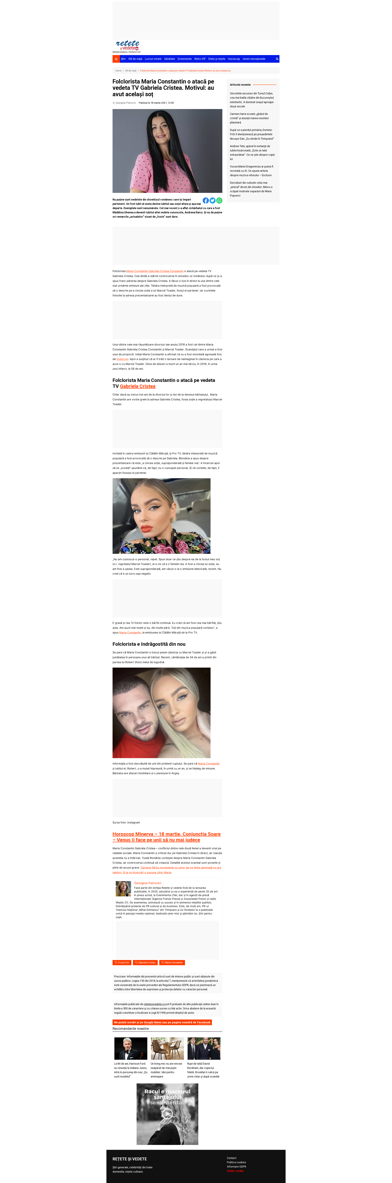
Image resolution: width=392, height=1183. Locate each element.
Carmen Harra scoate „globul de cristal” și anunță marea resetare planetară (249, 118)
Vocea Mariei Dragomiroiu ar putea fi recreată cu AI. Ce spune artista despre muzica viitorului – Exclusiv (251, 171)
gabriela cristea (146, 962)
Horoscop (234, 58)
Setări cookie (235, 1170)
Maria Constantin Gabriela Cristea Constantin (154, 271)
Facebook (203, 1022)
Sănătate (169, 58)
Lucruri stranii (153, 58)
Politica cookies (236, 1162)
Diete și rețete (216, 58)
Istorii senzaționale (254, 58)
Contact (231, 1158)
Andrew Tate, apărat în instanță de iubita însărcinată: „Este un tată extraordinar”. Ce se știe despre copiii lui (252, 153)
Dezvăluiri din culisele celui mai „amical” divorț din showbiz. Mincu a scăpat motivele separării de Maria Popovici (251, 189)
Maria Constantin (130, 632)
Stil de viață (135, 58)
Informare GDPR (236, 1166)
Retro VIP (200, 58)
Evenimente (185, 58)
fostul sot (123, 962)
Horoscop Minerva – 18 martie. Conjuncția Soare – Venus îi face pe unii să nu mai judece (167, 837)
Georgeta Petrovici (126, 102)
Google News (152, 1022)
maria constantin (174, 962)
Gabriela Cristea (137, 386)
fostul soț (122, 359)
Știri (123, 58)
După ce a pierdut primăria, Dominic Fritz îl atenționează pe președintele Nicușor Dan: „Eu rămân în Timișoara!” (252, 134)
